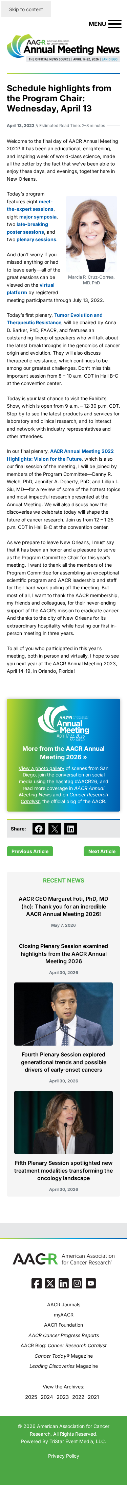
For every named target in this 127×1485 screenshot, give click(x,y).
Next (93, 851)
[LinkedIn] (63, 1283)
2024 (47, 1397)
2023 (63, 1397)
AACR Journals (63, 1304)
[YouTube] (91, 1283)
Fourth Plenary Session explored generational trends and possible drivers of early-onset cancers (63, 1062)
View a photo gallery (41, 768)
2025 (31, 1397)
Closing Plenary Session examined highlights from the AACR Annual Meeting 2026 (63, 954)
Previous (22, 851)
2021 (93, 1397)
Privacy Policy (63, 1456)
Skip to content (26, 9)
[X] (50, 1283)
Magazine (64, 1356)
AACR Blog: (64, 1345)
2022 (78, 1397)
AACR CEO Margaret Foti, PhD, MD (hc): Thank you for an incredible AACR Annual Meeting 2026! (63, 906)
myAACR (63, 1314)
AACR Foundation (63, 1325)
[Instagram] (77, 1283)
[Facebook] (36, 1283)
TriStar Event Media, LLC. (77, 1441)
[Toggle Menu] (115, 24)
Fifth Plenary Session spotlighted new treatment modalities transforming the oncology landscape (63, 1170)
